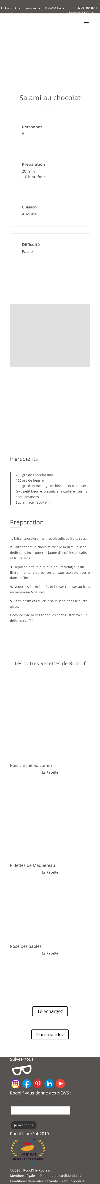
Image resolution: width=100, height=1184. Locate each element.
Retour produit (72, 1181)
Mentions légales (23, 1175)
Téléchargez (50, 1011)
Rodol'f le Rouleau (37, 1170)
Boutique (30, 8)
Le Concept (8, 8)
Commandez (50, 1034)
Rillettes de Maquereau (32, 865)
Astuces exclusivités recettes (33, 1101)
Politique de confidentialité (61, 1175)
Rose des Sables (26, 946)
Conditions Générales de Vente (34, 1181)
